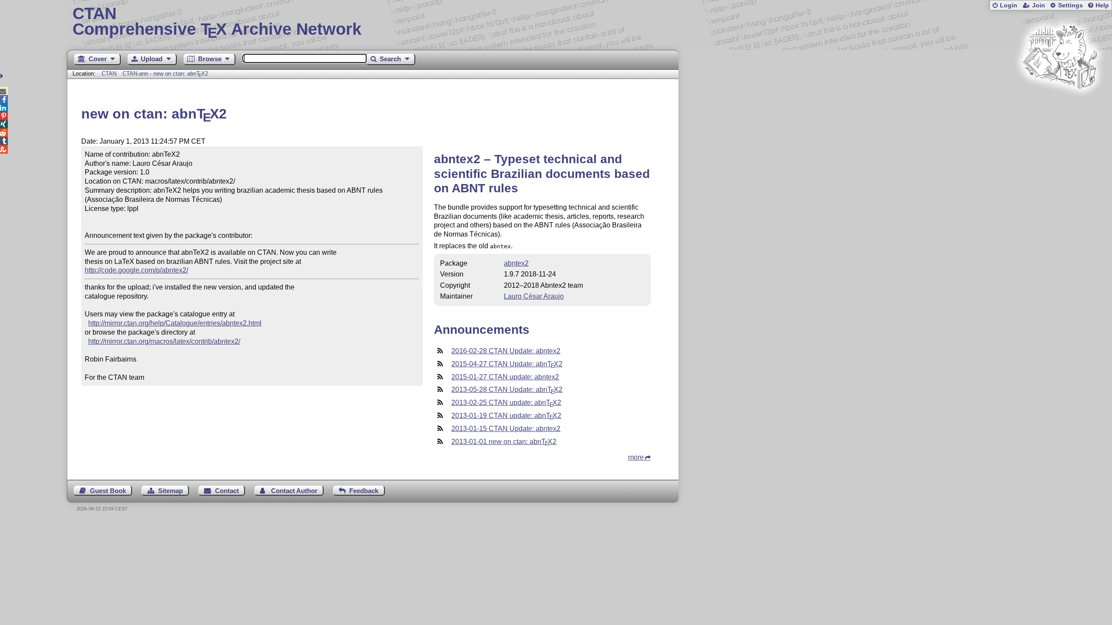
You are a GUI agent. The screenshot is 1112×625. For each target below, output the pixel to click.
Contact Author (294, 490)
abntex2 (516, 263)
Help (1102, 5)
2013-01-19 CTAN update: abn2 (506, 415)
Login (1008, 5)
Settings (1070, 5)
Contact (227, 490)
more (636, 457)
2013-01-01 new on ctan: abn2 (503, 441)
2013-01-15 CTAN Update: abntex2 (505, 428)
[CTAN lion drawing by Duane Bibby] (1060, 105)
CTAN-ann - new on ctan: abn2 (165, 73)
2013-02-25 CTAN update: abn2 (506, 402)
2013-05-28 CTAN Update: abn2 (507, 389)
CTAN (109, 73)
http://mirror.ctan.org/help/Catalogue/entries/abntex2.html (174, 323)
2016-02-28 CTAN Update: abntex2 (505, 351)
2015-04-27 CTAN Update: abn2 (507, 364)
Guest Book (108, 490)
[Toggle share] (2, 76)
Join (1038, 5)
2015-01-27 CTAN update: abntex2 (505, 377)
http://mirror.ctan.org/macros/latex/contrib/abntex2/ (164, 341)
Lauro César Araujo (534, 296)
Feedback (363, 490)
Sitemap (170, 490)
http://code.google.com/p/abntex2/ (136, 270)
